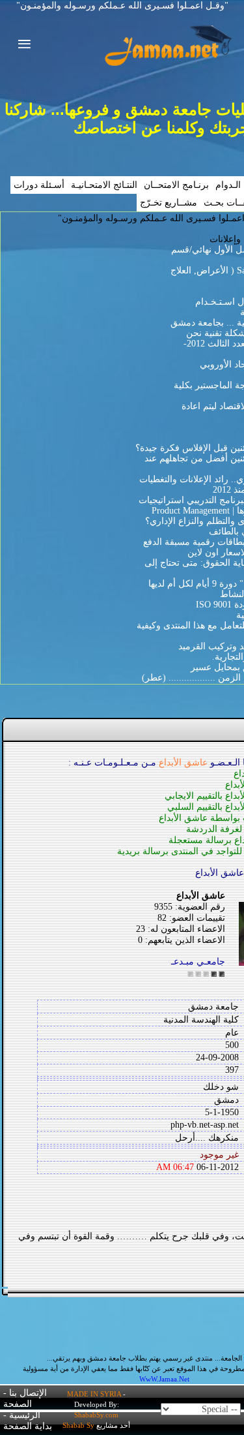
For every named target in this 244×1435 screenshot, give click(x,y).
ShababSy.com (96, 1415)
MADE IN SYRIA (94, 1394)
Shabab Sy (78, 1425)
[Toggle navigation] (20, 45)
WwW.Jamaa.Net (164, 1379)
